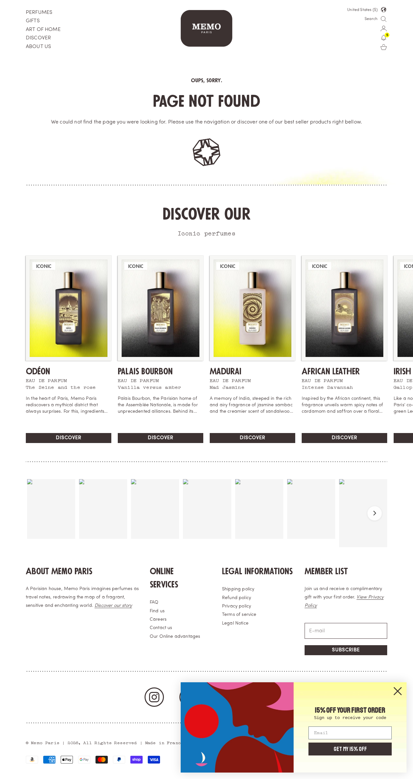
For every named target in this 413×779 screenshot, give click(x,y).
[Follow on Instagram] (154, 697)
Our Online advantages (175, 636)
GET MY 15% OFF (350, 749)
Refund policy (236, 598)
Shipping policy (238, 589)
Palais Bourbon (145, 372)
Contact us (161, 628)
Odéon (38, 372)
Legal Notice (235, 623)
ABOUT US (38, 46)
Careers (158, 619)
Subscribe (346, 650)
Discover (68, 438)
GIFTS (33, 21)
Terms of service (239, 614)
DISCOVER (38, 38)
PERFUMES (39, 12)
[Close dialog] (398, 691)
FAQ (154, 602)
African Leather (331, 372)
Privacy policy (236, 606)
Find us (157, 611)
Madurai (225, 372)
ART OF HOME (43, 29)
